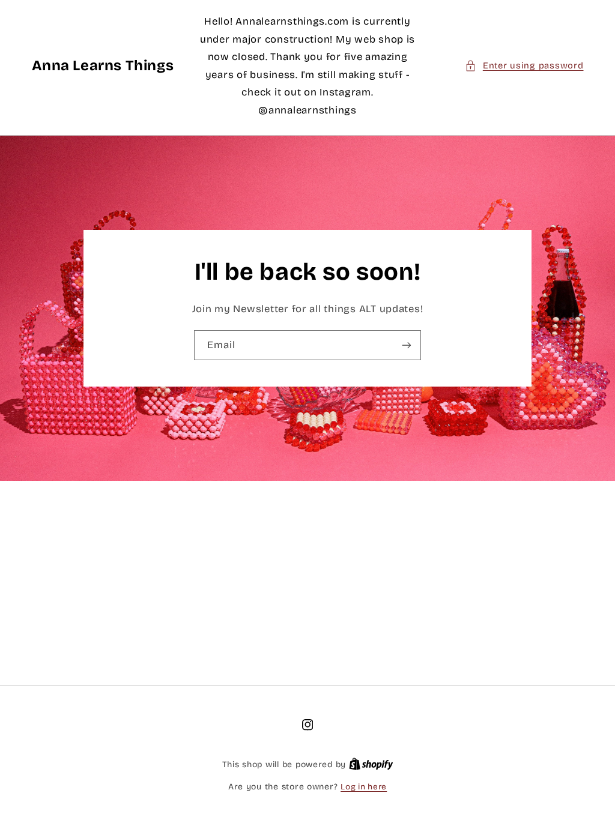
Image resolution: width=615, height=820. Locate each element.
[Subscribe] (406, 345)
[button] (524, 66)
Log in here (364, 787)
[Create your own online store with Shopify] (371, 764)
